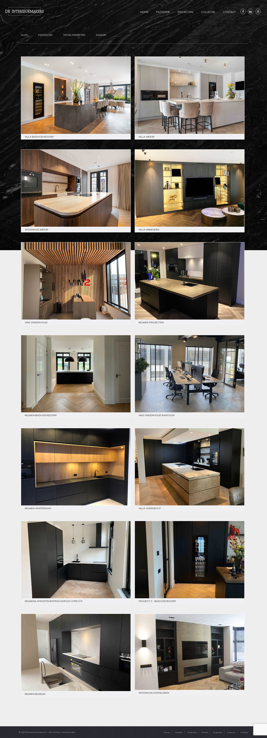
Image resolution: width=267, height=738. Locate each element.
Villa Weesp (147, 136)
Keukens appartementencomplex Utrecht (53, 601)
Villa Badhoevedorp (39, 136)
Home (167, 732)
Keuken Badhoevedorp (41, 415)
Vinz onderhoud (36, 322)
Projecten (217, 732)
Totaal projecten (74, 35)
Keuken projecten (151, 322)
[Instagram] (258, 11)
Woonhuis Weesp (36, 229)
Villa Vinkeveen (149, 229)
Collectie (231, 732)
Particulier (45, 35)
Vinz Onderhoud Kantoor (157, 415)
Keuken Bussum (35, 693)
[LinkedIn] (250, 11)
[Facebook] (243, 11)
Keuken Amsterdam (38, 508)
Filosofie (179, 732)
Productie (192, 732)
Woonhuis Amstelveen (154, 692)
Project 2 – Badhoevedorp (157, 601)
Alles (24, 35)
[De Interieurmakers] (24, 11)
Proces (205, 732)
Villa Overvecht (150, 508)
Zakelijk (101, 35)
